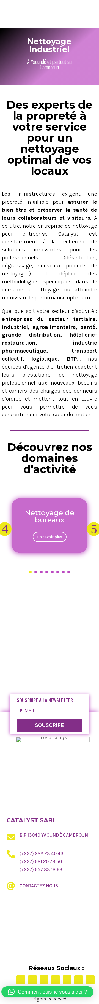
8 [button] (68, 572)
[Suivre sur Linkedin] (67, 979)
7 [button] (63, 572)
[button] (47, 991)
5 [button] (52, 572)
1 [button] (30, 572)
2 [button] (35, 572)
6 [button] (57, 572)
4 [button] (46, 572)
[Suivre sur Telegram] (78, 979)
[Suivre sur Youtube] (90, 979)
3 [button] (41, 572)
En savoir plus (49, 537)
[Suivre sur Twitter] (32, 979)
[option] (49, 525)
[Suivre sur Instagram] (44, 979)
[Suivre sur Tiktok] (55, 979)
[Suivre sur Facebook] (20, 979)
